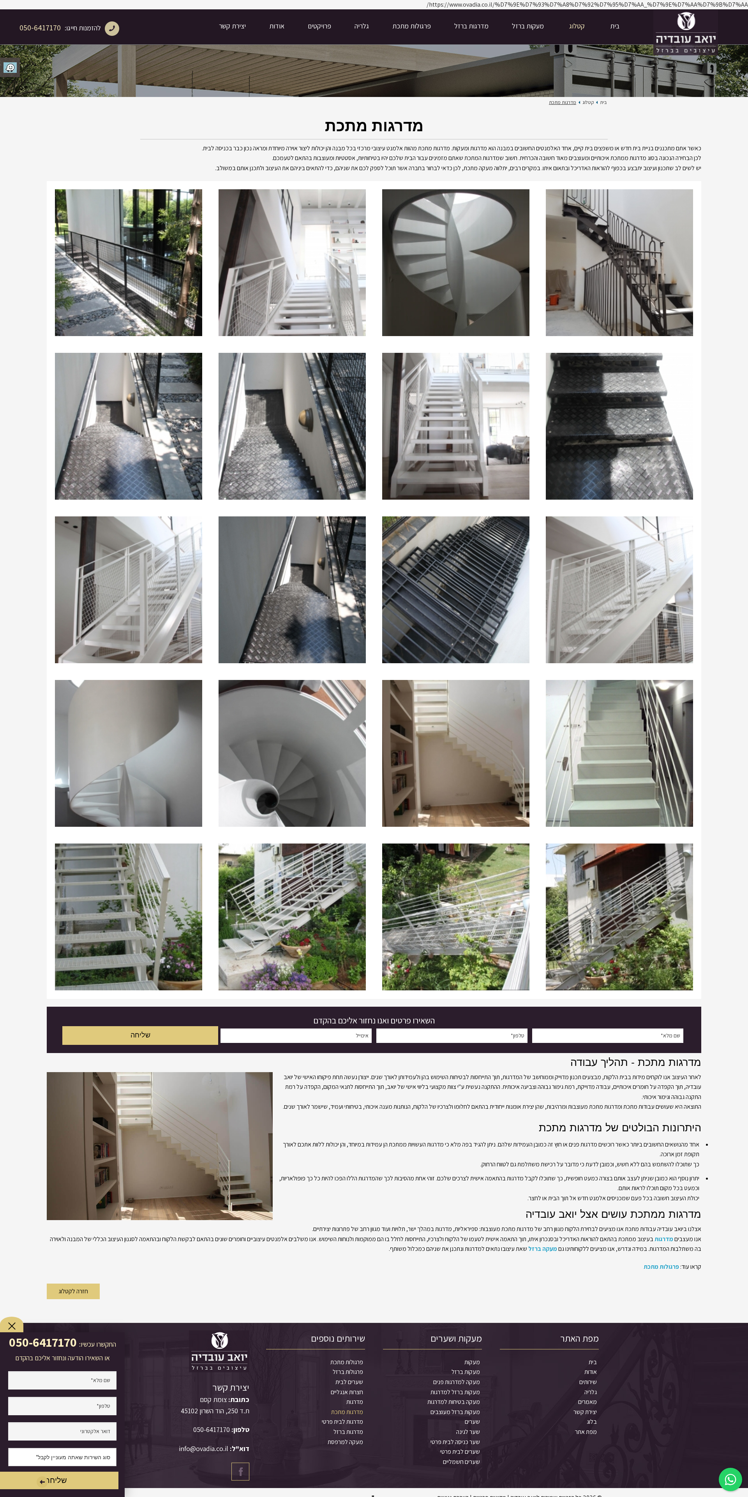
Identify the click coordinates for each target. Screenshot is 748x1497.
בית (614, 25)
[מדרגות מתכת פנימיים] (128, 590)
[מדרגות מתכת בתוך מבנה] (292, 263)
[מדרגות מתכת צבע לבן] (456, 426)
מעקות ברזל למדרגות (455, 1392)
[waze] (10, 67)
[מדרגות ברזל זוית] (456, 753)
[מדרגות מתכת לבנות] (619, 917)
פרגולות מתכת (411, 25)
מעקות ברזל (528, 25)
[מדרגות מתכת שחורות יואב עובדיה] (128, 263)
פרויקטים (319, 25)
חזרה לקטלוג (73, 1291)
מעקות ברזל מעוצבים (455, 1412)
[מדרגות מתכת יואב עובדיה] (619, 263)
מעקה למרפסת (345, 1442)
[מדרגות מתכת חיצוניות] (292, 917)
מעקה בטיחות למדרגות (453, 1402)
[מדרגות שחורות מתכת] (128, 426)
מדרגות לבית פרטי (342, 1422)
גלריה (362, 25)
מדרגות (663, 1239)
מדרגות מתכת (347, 1412)
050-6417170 (40, 28)
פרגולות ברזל (348, 1372)
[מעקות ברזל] (685, 26)
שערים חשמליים (461, 1462)
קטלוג (577, 25)
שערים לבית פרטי (460, 1452)
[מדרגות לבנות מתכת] (456, 917)
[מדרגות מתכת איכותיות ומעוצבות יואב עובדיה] (456, 263)
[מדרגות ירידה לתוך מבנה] (292, 590)
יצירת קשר (232, 25)
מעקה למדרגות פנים (456, 1382)
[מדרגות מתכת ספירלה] (128, 753)
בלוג (592, 1422)
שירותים (588, 1382)
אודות (276, 25)
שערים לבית (349, 1382)
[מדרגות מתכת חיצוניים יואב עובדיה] (292, 426)
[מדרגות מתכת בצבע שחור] (619, 426)
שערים (472, 1422)
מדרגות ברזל (471, 25)
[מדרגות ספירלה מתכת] (292, 753)
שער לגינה (468, 1432)
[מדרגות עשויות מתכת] (619, 590)
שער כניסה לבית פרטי (455, 1442)
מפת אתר (586, 1432)
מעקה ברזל (542, 1249)
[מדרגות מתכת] (128, 917)
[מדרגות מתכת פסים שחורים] (456, 590)
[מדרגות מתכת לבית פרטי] (619, 753)
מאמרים (587, 1402)
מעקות (472, 1362)
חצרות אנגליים (347, 1392)
